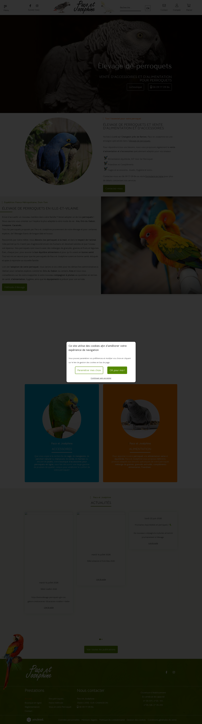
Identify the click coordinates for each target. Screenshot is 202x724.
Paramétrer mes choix (89, 370)
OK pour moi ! (117, 370)
